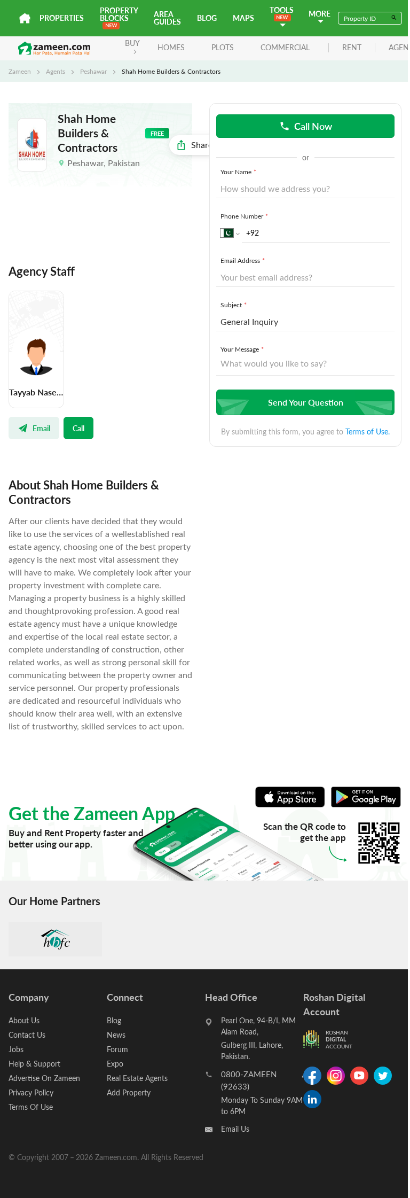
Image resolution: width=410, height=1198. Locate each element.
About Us (24, 1020)
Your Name (238, 171)
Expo (115, 1064)
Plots (222, 47)
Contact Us (27, 1035)
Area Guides (167, 18)
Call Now (313, 126)
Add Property (129, 1092)
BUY (132, 43)
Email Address (242, 260)
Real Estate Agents (137, 1078)
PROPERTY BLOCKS (119, 14)
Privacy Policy (31, 1092)
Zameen (20, 71)
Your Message (242, 349)
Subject (233, 304)
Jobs (16, 1049)
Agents (55, 71)
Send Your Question (305, 402)
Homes (171, 47)
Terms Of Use (31, 1107)
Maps (243, 18)
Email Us (235, 1129)
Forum (117, 1049)
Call (78, 428)
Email (41, 428)
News (116, 1035)
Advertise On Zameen (44, 1078)
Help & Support (34, 1064)
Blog (207, 18)
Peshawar (93, 71)
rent (351, 47)
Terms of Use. (367, 431)
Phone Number (244, 216)
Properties (62, 18)
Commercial (285, 47)
